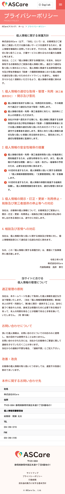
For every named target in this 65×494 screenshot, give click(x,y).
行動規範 (32, 480)
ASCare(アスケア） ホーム (13, 26)
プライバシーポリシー (32, 476)
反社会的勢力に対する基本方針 (32, 483)
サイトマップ (32, 473)
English (46, 5)
